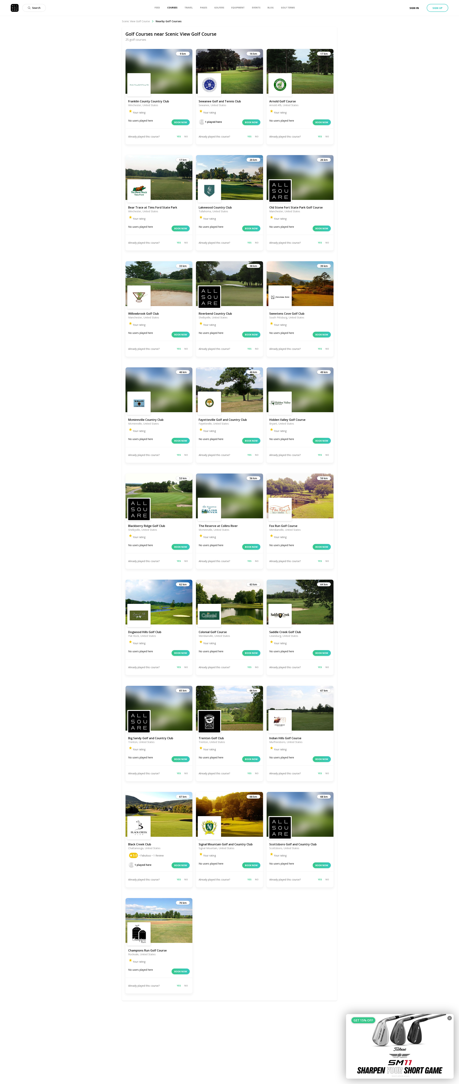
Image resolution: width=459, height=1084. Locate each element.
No (186, 136)
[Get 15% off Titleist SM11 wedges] (400, 1046)
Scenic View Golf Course (136, 21)
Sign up (437, 8)
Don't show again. (401, 1075)
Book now (180, 122)
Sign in (414, 8)
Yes (179, 136)
